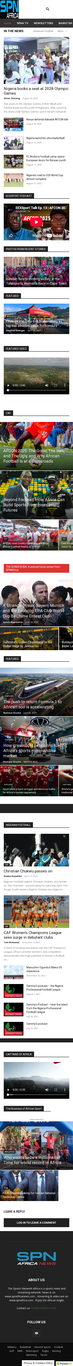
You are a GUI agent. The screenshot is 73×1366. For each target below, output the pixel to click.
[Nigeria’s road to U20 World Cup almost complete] (13, 180)
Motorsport (32, 1351)
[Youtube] (36, 1333)
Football (58, 1347)
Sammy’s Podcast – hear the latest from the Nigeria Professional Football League (47, 1008)
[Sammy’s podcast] (13, 1029)
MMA (20, 1351)
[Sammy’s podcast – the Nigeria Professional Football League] (13, 991)
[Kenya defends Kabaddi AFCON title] (13, 124)
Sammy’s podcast (37, 1023)
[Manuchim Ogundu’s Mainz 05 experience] (13, 972)
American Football (43, 31)
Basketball (25, 1347)
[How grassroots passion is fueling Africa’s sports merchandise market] (36, 741)
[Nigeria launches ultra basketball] (13, 143)
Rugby (45, 1351)
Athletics (9, 1152)
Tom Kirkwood (11, 942)
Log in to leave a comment (36, 1222)
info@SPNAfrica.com (43, 1308)
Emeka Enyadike (13, 876)
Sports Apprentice (13, 622)
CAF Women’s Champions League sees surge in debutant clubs (33, 935)
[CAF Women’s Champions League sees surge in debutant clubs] (36, 911)
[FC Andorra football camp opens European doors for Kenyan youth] (13, 162)
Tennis (43, 1354)
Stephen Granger (15, 330)
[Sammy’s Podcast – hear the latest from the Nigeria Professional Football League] (13, 1009)
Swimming (31, 1354)
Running (56, 1351)
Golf (11, 1351)
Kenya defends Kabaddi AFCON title (47, 119)
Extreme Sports (42, 1347)
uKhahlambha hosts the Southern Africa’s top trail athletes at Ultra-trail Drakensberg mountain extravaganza (33, 321)
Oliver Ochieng (12, 98)
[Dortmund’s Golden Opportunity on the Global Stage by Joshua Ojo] (29, 641)
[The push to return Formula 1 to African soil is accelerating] (36, 692)
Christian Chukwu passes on (28, 871)
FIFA (6, 1188)
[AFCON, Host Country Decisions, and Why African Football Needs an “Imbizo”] (29, 535)
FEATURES (9, 696)
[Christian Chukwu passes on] (36, 850)
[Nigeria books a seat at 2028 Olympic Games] (36, 60)
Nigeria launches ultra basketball (45, 138)
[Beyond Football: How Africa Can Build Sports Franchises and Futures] (36, 495)
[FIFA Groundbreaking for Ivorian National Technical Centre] (29, 1185)
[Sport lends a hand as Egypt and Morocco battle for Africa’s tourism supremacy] (29, 780)
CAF (8, 413)
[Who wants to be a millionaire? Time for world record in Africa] (36, 1145)
